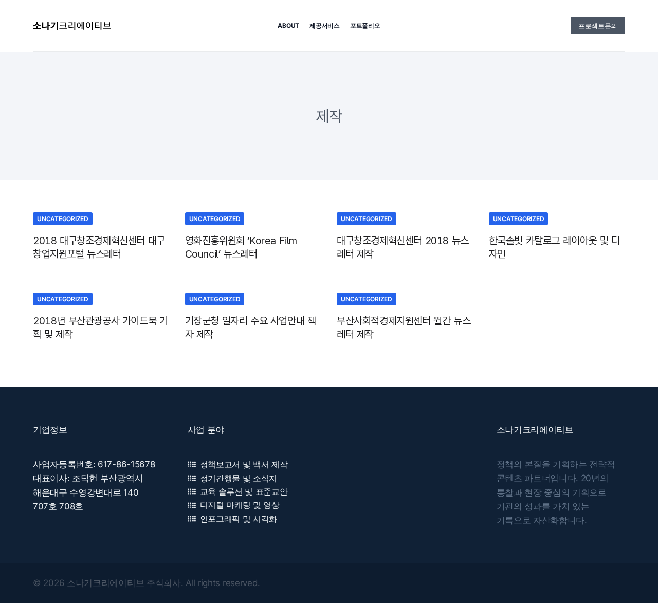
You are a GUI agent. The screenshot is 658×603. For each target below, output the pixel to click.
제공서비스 (324, 25)
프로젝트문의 (597, 26)
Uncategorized (62, 219)
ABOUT (288, 25)
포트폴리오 (365, 25)
